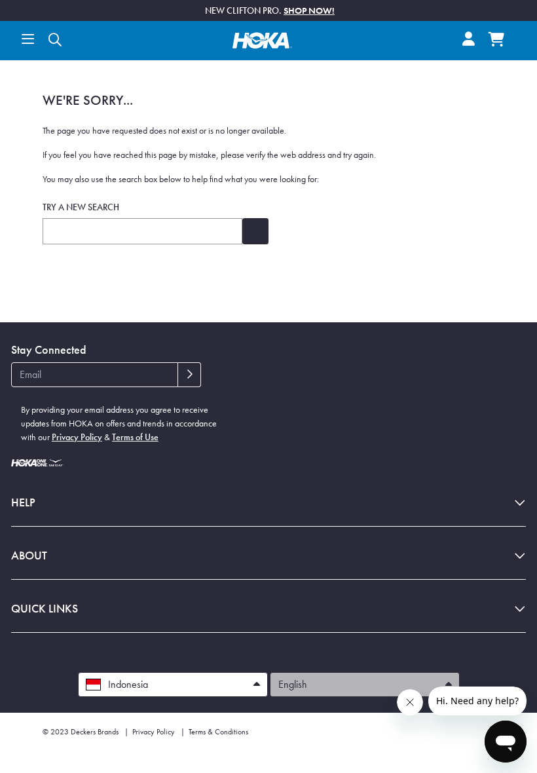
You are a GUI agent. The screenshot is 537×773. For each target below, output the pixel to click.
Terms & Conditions (218, 731)
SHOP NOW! (309, 10)
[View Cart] (496, 41)
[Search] (55, 40)
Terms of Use (135, 437)
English (294, 684)
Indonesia (128, 684)
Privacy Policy (77, 437)
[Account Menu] (468, 40)
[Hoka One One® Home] (262, 39)
